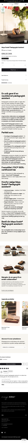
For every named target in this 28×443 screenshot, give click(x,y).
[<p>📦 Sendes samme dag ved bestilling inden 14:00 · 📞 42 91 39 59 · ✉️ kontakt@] (14, 1)
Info (2, 415)
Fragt (7, 56)
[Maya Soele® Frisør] (11, 313)
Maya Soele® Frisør (6, 327)
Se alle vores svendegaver (8, 290)
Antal (3, 62)
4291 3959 (5, 425)
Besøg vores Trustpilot (7, 50)
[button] (2, 4)
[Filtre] (23, 364)
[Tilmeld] (24, 347)
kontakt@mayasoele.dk (8, 423)
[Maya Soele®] (14, 4)
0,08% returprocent (5, 58)
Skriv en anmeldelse (10, 364)
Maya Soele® (17, 436)
